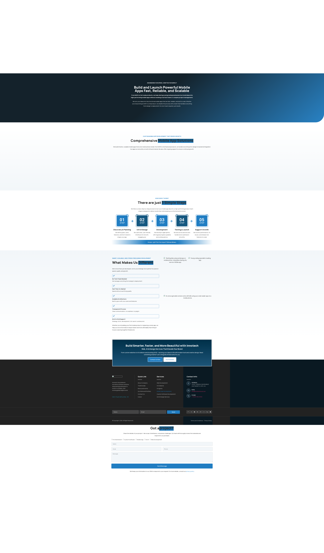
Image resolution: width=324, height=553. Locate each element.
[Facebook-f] (188, 412)
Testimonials (141, 386)
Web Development (162, 383)
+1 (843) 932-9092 (197, 397)
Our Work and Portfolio (144, 391)
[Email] (188, 390)
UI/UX (147, 440)
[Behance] (197, 412)
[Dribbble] (200, 412)
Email (193, 389)
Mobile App (140, 440)
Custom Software (129, 440)
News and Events (143, 388)
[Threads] (204, 412)
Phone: (194, 395)
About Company (143, 383)
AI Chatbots (160, 386)
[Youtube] (210, 412)
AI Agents (159, 388)
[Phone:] (188, 396)
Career (140, 397)
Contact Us (141, 394)
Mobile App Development (164, 391)
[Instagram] (191, 412)
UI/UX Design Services (163, 397)
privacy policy (190, 471)
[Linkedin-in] (207, 412)
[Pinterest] (194, 412)
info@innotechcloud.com (199, 391)
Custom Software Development (166, 394)
